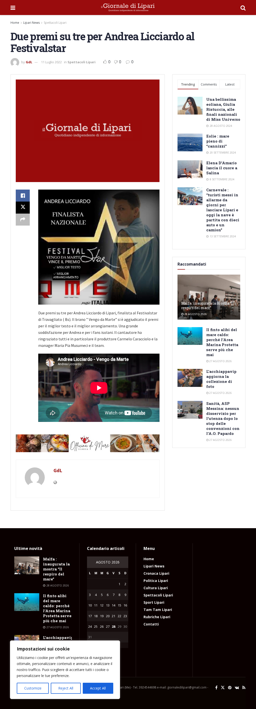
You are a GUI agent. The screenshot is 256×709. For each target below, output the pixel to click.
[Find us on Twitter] (223, 687)
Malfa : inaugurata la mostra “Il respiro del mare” (207, 305)
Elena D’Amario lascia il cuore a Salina (221, 167)
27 (108, 626)
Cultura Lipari (156, 587)
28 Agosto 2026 (195, 314)
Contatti (151, 624)
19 (102, 616)
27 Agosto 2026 (220, 361)
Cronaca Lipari (156, 573)
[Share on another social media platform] (23, 220)
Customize (33, 688)
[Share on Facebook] (23, 196)
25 (96, 626)
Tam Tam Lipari (158, 609)
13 (108, 605)
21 (113, 616)
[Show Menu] (12, 7)
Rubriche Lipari (157, 616)
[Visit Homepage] (128, 8)
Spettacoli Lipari (55, 23)
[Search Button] (243, 7)
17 (90, 616)
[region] (65, 669)
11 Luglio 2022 (51, 62)
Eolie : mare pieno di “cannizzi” (217, 141)
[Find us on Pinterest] (230, 687)
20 (108, 616)
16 (125, 605)
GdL (29, 62)
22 (119, 616)
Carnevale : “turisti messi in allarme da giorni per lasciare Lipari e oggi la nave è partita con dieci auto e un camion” (222, 209)
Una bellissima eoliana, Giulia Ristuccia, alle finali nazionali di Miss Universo (223, 109)
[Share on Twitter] (23, 208)
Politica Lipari (156, 580)
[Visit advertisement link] (88, 443)
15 (119, 605)
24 (90, 626)
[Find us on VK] (237, 687)
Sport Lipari (154, 602)
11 (96, 605)
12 (102, 605)
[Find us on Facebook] (216, 687)
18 (96, 616)
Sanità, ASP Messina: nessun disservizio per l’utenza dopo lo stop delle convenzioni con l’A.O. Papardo (223, 418)
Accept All (98, 688)
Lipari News (31, 23)
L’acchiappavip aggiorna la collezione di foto (221, 379)
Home (14, 23)
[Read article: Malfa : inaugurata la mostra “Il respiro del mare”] (26, 565)
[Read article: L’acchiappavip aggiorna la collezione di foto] (190, 378)
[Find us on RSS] (244, 687)
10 (90, 605)
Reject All (65, 688)
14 (113, 605)
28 (113, 626)
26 (102, 626)
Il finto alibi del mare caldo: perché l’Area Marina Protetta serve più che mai (222, 342)
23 (125, 616)
